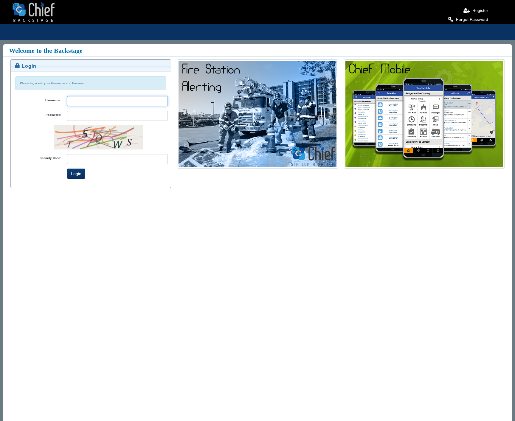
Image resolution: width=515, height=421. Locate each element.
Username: (53, 100)
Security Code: (50, 158)
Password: (53, 114)
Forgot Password (471, 19)
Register (479, 10)
